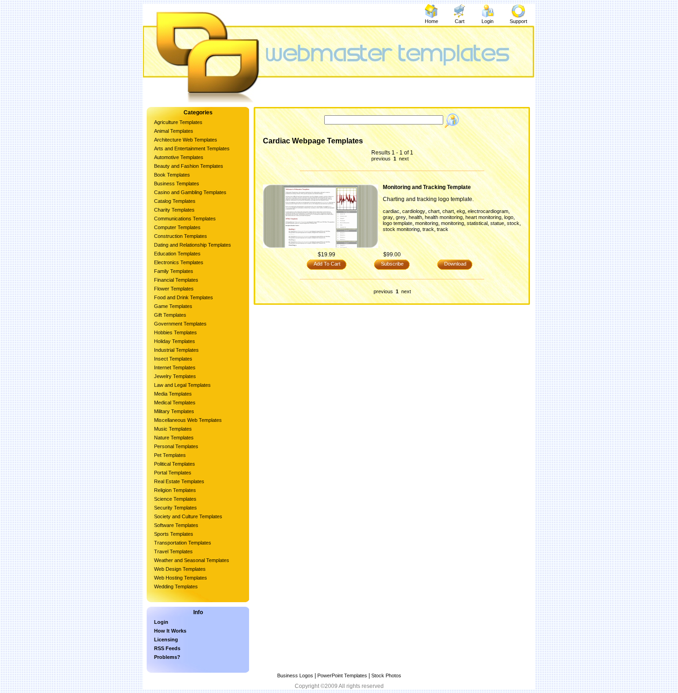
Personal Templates (176, 446)
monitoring (426, 223)
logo (508, 217)
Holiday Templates (174, 341)
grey (401, 217)
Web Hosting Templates (180, 577)
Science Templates (175, 499)
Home (431, 21)
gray (388, 217)
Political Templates (174, 464)
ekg (461, 211)
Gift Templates (170, 315)
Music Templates (173, 429)
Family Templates (173, 271)
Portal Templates (172, 472)
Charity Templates (174, 210)
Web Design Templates (180, 569)
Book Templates (172, 175)
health (415, 217)
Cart (459, 21)
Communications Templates (185, 218)
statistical (477, 223)
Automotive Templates (178, 157)
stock (513, 223)
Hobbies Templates (175, 332)
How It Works (170, 631)
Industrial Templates (176, 350)
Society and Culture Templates (188, 516)
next (403, 158)
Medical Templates (175, 402)
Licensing (166, 639)
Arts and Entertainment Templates (192, 148)
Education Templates (177, 253)
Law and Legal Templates (182, 385)
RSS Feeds (167, 648)
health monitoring (444, 217)
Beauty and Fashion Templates (188, 166)
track (428, 229)
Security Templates (175, 507)
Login (488, 21)
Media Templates (173, 394)
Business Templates (176, 183)
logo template (397, 223)
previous (381, 158)
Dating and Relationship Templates (192, 245)
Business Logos (295, 675)
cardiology (413, 211)
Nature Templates (174, 437)
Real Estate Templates (179, 481)
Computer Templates (177, 227)
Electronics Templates (178, 262)
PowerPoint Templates (342, 675)
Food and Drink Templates (183, 297)
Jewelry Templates (175, 376)
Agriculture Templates (178, 122)
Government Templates (180, 323)
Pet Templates (170, 455)
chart (434, 211)
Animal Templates (173, 131)
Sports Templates (173, 534)
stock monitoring (401, 229)
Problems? (167, 657)
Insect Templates (173, 358)
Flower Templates (174, 288)
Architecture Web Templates (185, 139)
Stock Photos (386, 675)
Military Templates (174, 411)
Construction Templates (180, 236)
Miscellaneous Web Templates (188, 420)
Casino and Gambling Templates (190, 192)
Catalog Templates (175, 201)
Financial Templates (176, 280)
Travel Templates (173, 551)
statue (497, 223)
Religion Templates (175, 490)
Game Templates (173, 306)
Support (518, 21)
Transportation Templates (182, 542)
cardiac (391, 211)
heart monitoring (483, 217)
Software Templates (176, 525)
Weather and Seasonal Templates (191, 560)
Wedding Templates (176, 586)
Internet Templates (175, 367)
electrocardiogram (488, 211)
